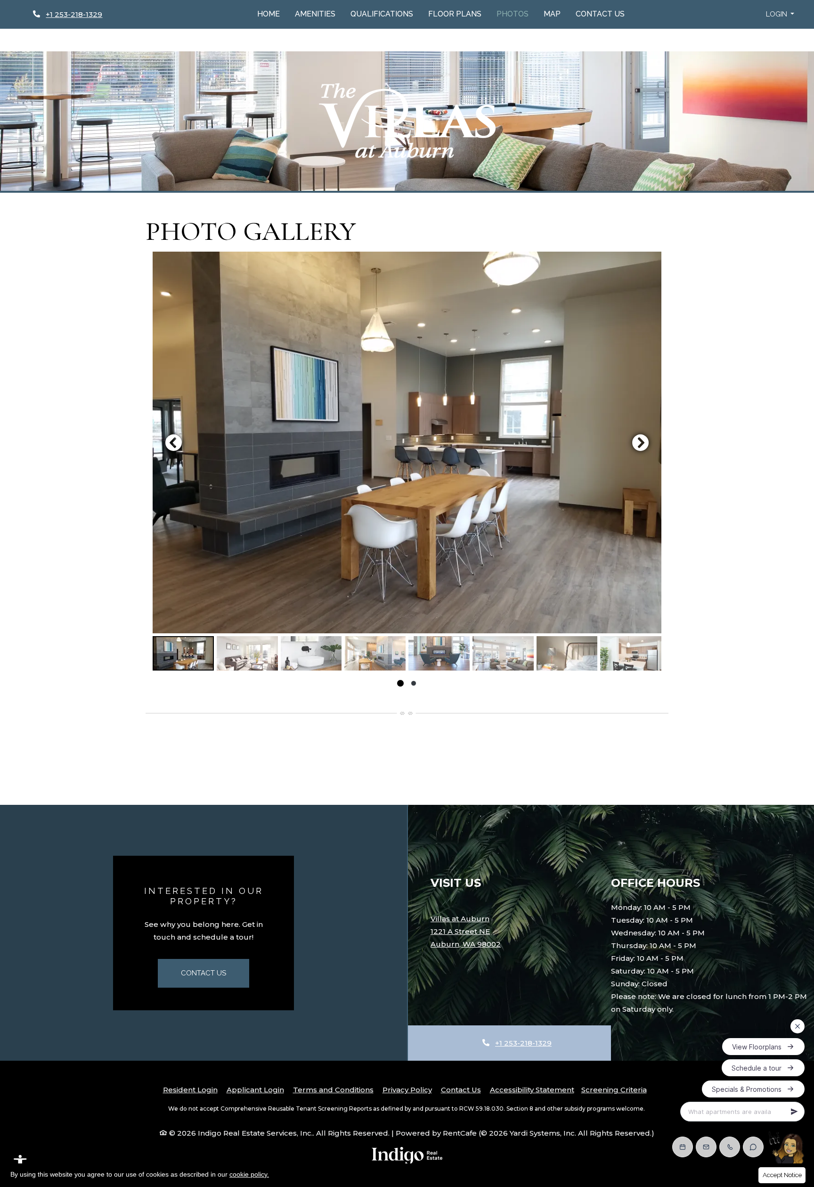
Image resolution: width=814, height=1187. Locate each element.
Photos (513, 13)
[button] (780, 14)
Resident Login (190, 1089)
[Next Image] (640, 442)
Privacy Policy (407, 1089)
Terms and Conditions (333, 1089)
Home (268, 13)
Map (552, 13)
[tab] (183, 653)
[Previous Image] (173, 442)
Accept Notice (782, 1175)
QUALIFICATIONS (381, 13)
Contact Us (600, 13)
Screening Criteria (614, 1089)
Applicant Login (255, 1089)
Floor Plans (454, 13)
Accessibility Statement (532, 1089)
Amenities (315, 13)
